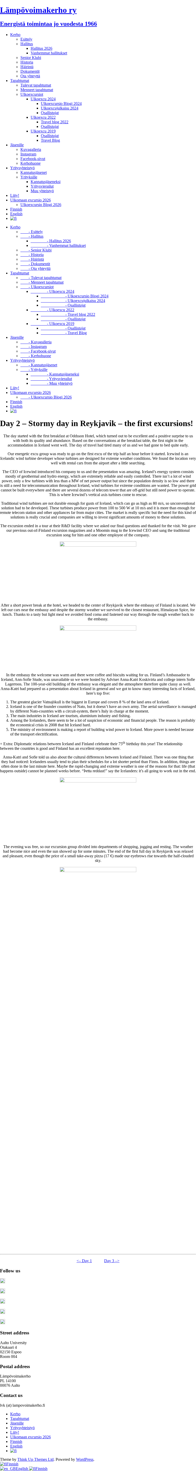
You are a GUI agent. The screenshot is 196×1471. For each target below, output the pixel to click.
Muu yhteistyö (42, 191)
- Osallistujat (63, 305)
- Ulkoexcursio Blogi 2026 (46, 397)
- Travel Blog (64, 333)
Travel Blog (50, 140)
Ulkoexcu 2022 (43, 117)
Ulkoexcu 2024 (43, 99)
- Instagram (33, 346)
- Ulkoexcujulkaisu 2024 (73, 300)
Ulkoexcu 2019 (43, 131)
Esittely (26, 39)
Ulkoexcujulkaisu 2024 (59, 108)
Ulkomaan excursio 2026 (30, 200)
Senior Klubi (30, 57)
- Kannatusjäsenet (38, 365)
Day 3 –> (111, 1261)
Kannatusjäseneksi (45, 181)
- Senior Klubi (36, 250)
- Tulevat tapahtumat (41, 277)
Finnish (16, 209)
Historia (26, 62)
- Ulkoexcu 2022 (52, 310)
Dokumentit (30, 71)
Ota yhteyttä (30, 76)
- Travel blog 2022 (68, 314)
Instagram (28, 154)
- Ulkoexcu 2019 (52, 323)
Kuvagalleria (30, 149)
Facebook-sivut (32, 158)
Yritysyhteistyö (22, 168)
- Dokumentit (35, 264)
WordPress (84, 1459)
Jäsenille (17, 145)
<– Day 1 (84, 1261)
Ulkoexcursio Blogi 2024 (61, 103)
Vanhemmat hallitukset (49, 53)
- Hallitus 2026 (51, 241)
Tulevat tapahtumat (35, 85)
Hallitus (26, 44)
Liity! (14, 195)
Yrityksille (28, 177)
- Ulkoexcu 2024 (52, 291)
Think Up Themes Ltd (35, 1459)
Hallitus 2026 (41, 48)
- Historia (32, 254)
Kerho (15, 34)
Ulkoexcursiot (31, 94)
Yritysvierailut (42, 186)
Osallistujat (50, 113)
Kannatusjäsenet (33, 172)
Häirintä (26, 67)
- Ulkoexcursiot (37, 287)
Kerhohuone (30, 163)
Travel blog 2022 (54, 122)
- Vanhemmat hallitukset (58, 245)
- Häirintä (32, 259)
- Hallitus (31, 236)
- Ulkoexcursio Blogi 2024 (74, 296)
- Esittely (31, 232)
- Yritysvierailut (51, 379)
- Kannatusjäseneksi (55, 374)
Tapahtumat (19, 80)
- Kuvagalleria (36, 342)
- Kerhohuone (35, 356)
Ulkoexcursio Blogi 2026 (40, 204)
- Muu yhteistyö (51, 383)
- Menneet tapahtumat (42, 282)
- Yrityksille (33, 369)
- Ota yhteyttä (35, 268)
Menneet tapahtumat (36, 90)
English (16, 214)
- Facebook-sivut (38, 351)
